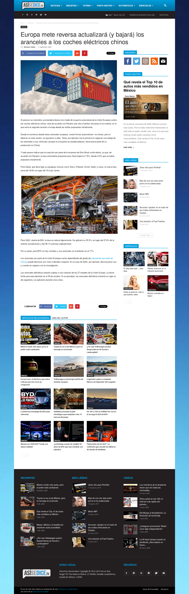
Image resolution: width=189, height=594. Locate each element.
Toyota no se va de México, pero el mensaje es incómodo (51, 499)
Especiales (145, 5)
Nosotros (164, 15)
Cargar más (145, 235)
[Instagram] (27, 15)
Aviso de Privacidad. (41, 591)
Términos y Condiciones (67, 589)
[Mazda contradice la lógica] (158, 283)
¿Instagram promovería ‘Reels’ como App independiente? (153, 527)
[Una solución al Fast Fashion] (130, 225)
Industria (71, 5)
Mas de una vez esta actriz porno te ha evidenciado (151, 182)
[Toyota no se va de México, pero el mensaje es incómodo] (69, 334)
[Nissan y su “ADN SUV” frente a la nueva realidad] (36, 431)
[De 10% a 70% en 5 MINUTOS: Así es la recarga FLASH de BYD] (102, 399)
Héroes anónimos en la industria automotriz (156, 269)
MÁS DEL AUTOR (60, 318)
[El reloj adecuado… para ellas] (134, 259)
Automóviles (126, 5)
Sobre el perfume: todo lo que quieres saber (134, 293)
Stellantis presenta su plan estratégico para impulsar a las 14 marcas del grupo (67, 414)
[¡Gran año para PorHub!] (130, 171)
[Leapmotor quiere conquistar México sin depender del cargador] (102, 366)
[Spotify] (36, 15)
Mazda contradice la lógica (155, 294)
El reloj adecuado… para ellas (133, 269)
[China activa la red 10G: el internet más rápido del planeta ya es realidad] (130, 502)
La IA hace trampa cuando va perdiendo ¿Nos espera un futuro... (152, 542)
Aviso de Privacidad (150, 589)
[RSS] (32, 15)
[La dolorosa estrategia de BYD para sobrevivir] (36, 399)
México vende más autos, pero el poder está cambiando (50, 486)
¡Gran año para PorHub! (150, 167)
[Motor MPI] (130, 197)
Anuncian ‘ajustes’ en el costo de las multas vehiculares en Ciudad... (154, 210)
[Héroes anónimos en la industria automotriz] (158, 259)
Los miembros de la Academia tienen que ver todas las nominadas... (153, 487)
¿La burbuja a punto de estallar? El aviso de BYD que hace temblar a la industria (68, 447)
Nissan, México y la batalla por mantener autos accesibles (50, 526)
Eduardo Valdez (29, 47)
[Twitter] (41, 15)
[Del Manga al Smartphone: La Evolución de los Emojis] (130, 516)
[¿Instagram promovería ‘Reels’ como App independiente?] (130, 529)
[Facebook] (23, 15)
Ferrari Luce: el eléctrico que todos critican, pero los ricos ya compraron (35, 382)
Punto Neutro (104, 5)
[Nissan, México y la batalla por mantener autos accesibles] (27, 528)
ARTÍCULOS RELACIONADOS (35, 318)
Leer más (128, 147)
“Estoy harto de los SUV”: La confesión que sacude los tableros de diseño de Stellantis (101, 447)
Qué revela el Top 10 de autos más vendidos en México (143, 86)
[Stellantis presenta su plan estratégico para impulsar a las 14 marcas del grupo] (69, 399)
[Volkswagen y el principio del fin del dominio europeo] (69, 366)
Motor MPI (144, 194)
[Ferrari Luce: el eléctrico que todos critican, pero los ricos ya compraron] (36, 366)
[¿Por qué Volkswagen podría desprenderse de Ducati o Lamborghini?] (102, 334)
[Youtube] (45, 15)
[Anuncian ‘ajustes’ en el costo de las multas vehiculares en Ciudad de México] (130, 211)
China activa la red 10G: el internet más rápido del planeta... (151, 501)
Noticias (55, 5)
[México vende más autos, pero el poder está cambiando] (36, 334)
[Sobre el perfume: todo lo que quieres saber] (134, 282)
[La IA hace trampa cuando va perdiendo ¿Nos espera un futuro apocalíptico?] (130, 543)
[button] (165, 5)
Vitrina (87, 5)
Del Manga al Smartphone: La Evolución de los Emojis (153, 514)
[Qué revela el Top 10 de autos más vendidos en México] (146, 107)
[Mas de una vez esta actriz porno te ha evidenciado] (130, 184)
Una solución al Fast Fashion (152, 221)
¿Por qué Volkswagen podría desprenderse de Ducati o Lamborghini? (99, 349)
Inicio (23, 23)
